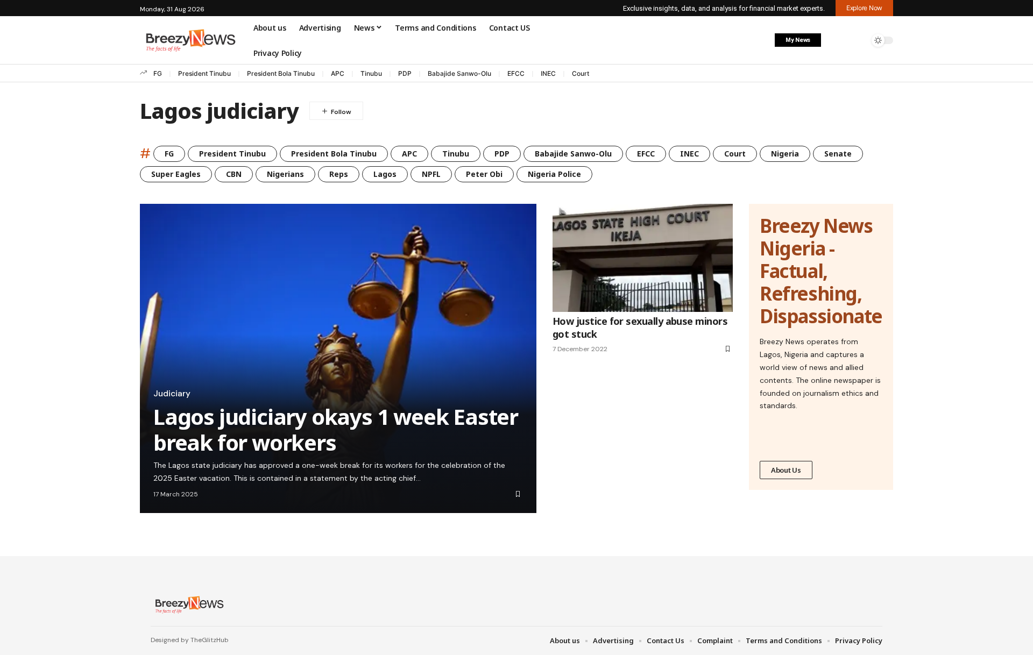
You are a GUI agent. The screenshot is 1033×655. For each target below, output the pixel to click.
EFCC (516, 73)
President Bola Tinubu (281, 73)
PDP (405, 73)
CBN (234, 174)
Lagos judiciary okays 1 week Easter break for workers (335, 429)
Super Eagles (176, 174)
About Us (786, 470)
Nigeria (785, 153)
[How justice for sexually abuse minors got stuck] (643, 258)
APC (337, 73)
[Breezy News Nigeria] (188, 604)
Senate (838, 153)
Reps (338, 174)
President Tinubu (204, 73)
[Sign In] (835, 40)
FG (157, 73)
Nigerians (285, 174)
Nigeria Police (554, 174)
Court (580, 73)
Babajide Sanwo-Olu (459, 73)
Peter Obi (484, 174)
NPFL (431, 174)
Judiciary (171, 393)
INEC (548, 73)
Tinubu (371, 73)
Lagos (385, 174)
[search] (858, 40)
